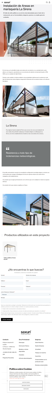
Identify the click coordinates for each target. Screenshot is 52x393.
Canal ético (38, 356)
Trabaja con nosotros (40, 352)
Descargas (21, 342)
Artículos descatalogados (25, 358)
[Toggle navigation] (3, 2)
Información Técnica (24, 346)
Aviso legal (21, 378)
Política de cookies (13, 378)
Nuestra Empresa (39, 346)
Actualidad (38, 349)
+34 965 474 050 (7, 352)
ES (45, 376)
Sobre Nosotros (39, 342)
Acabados (21, 355)
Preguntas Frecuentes (8, 357)
